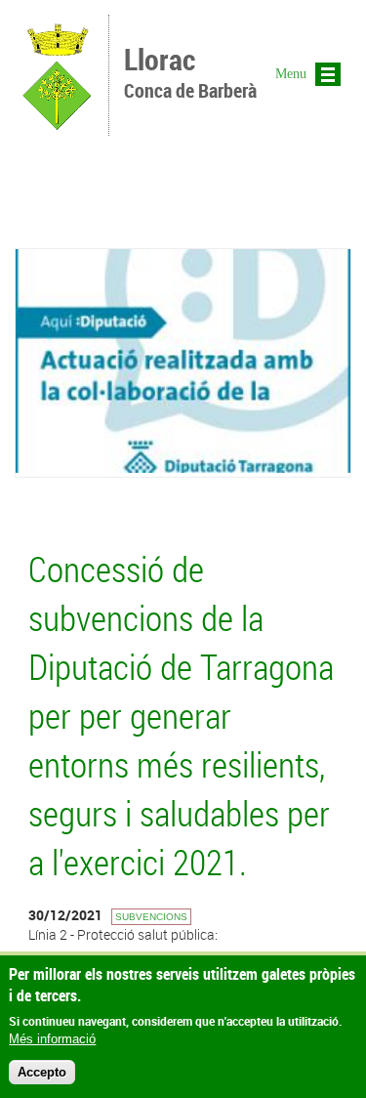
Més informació (52, 1039)
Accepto (42, 1072)
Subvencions (151, 916)
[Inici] (57, 126)
